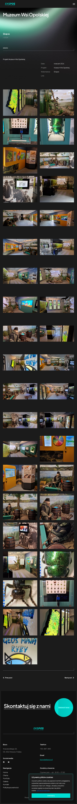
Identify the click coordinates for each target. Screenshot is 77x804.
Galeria (5, 781)
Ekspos (6, 34)
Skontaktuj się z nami (27, 706)
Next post (68, 678)
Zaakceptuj (51, 796)
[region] (51, 787)
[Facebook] (4, 762)
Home (5, 772)
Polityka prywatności (43, 790)
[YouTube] (8, 762)
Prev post (8, 678)
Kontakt (6, 784)
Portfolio (6, 778)
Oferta (5, 775)
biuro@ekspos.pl (46, 760)
